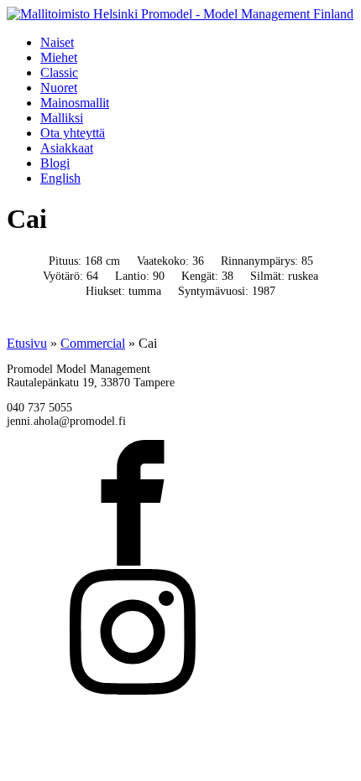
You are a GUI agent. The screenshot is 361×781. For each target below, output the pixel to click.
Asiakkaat (66, 148)
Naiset (57, 42)
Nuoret (58, 87)
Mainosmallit (74, 103)
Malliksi (61, 118)
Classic (59, 72)
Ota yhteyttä (72, 133)
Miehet (58, 57)
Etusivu (27, 343)
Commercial (92, 343)
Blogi (55, 163)
